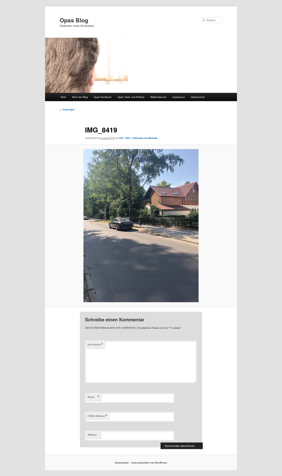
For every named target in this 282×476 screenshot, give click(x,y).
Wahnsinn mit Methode (145, 138)
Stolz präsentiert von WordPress (149, 462)
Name (93, 397)
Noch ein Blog (80, 97)
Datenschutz (198, 97)
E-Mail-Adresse (97, 416)
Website (92, 434)
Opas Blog (74, 20)
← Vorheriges (67, 109)
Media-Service (158, 97)
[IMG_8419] (141, 225)
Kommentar (95, 344)
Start (63, 97)
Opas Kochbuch (102, 97)
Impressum (178, 97)
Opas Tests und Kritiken (131, 97)
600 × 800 (124, 138)
